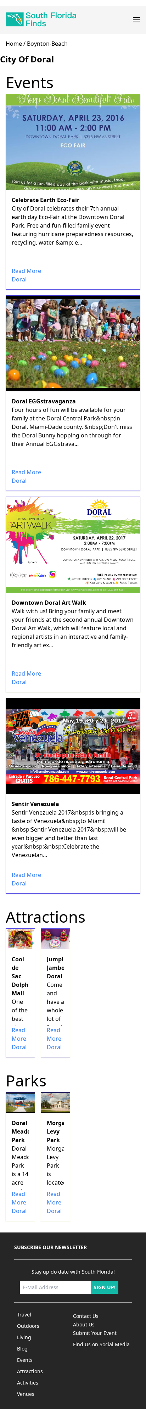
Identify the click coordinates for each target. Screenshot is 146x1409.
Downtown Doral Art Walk (49, 602)
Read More (26, 271)
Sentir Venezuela (35, 804)
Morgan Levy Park (58, 1131)
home (14, 43)
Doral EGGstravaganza (44, 401)
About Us (84, 1324)
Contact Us (86, 1316)
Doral (19, 279)
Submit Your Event (95, 1333)
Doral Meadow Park (24, 1131)
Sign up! (105, 1287)
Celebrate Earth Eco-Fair (45, 200)
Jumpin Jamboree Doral (60, 967)
